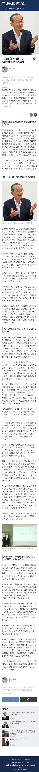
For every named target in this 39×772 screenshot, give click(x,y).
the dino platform (22, 769)
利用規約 (27, 759)
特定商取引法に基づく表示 (20, 762)
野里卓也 (12, 70)
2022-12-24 (13, 68)
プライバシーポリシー (16, 759)
